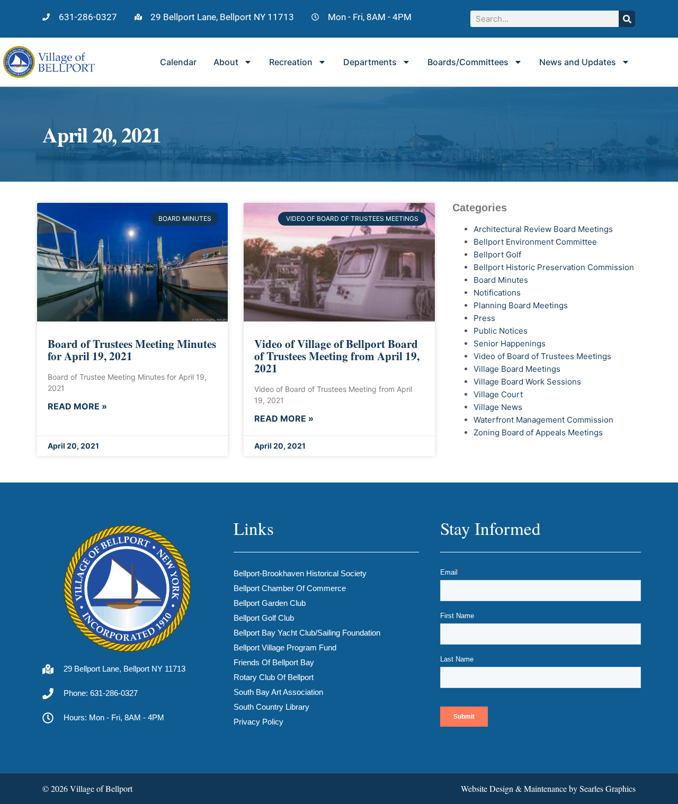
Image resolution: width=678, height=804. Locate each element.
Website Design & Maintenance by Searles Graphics (548, 788)
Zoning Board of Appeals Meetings (538, 432)
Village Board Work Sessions (527, 382)
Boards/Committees (467, 62)
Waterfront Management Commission (543, 420)
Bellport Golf (497, 254)
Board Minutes (501, 280)
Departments (370, 62)
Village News (498, 407)
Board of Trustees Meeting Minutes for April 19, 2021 (132, 350)
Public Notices (501, 331)
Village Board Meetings (517, 369)
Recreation (291, 62)
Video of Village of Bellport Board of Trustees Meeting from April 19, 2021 (337, 356)
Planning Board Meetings (521, 305)
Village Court (498, 394)
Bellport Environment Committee (535, 242)
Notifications (497, 293)
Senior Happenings (510, 343)
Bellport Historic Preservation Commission (554, 267)
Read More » (77, 406)
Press (484, 318)
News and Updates (577, 62)
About (225, 62)
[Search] (627, 19)
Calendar (178, 62)
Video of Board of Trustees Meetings (542, 356)
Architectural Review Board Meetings (543, 229)
